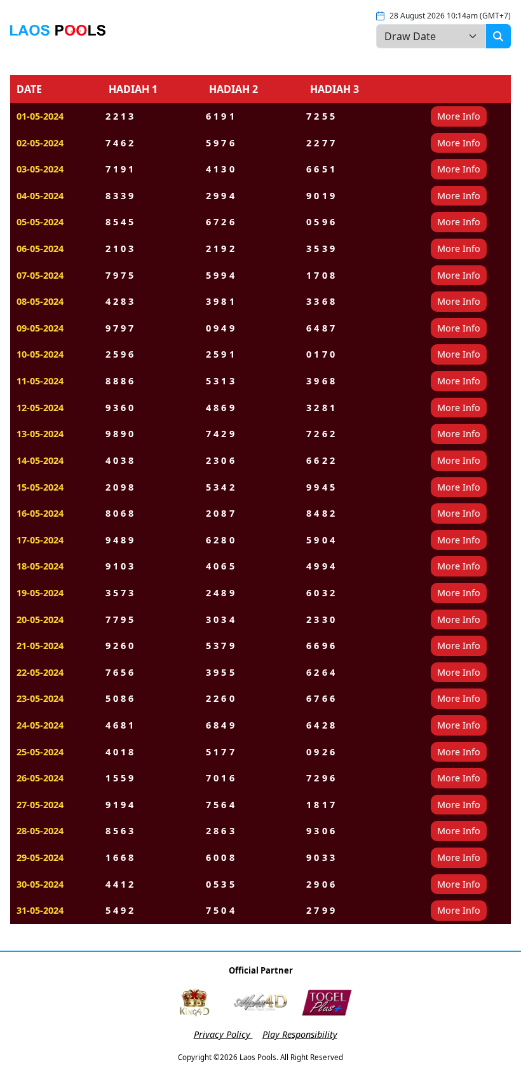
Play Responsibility (299, 1034)
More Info (458, 116)
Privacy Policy (223, 1034)
